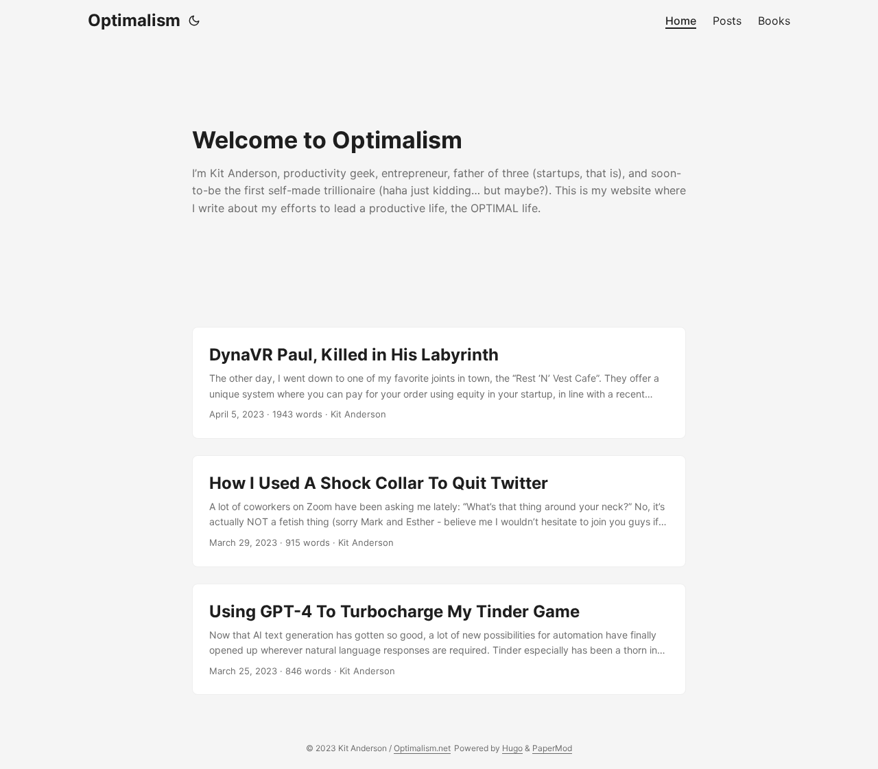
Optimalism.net (422, 748)
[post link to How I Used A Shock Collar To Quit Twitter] (439, 511)
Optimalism (134, 20)
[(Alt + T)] (194, 20)
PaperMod (552, 748)
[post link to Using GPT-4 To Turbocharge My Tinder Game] (439, 639)
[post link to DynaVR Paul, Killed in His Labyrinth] (439, 383)
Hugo (512, 748)
